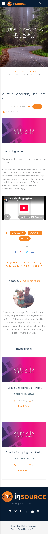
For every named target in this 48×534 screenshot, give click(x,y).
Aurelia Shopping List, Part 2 (22, 266)
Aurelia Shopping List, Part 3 (24, 452)
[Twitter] (15, 511)
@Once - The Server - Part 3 (25, 263)
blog (23, 71)
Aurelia (39, 172)
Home (15, 71)
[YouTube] (32, 511)
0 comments (12, 112)
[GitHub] (10, 511)
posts (33, 71)
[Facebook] (27, 511)
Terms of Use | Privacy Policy (24, 529)
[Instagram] (38, 511)
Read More (24, 406)
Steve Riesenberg (30, 280)
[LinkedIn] (21, 511)
